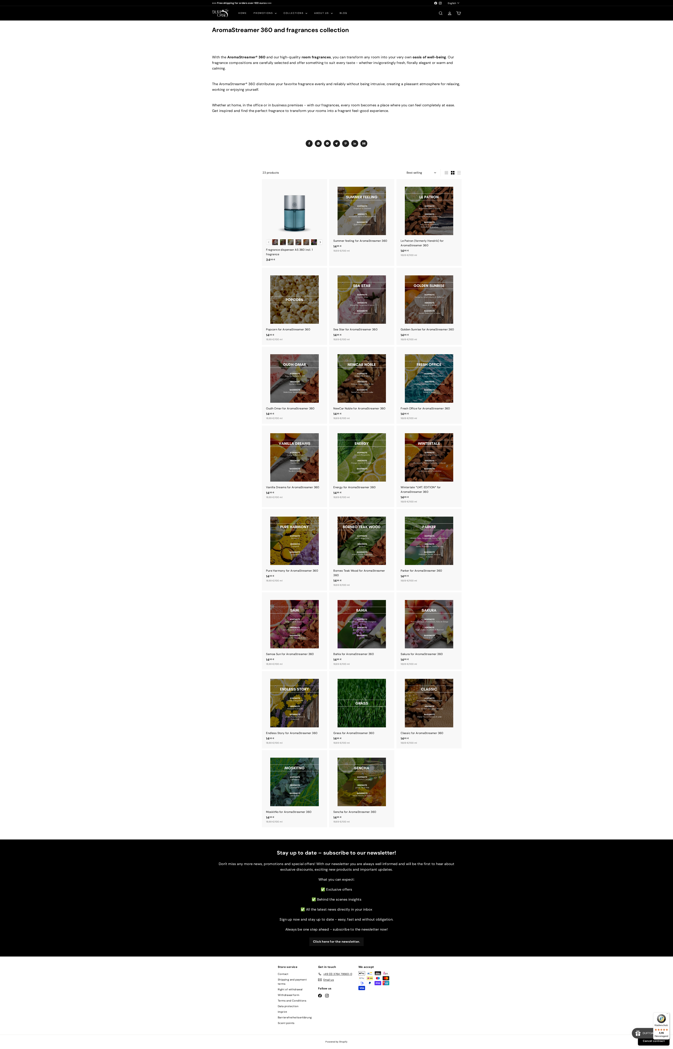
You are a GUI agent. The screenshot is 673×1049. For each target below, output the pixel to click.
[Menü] (667, 1014)
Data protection (288, 1006)
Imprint (282, 1012)
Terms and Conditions (292, 1000)
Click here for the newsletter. (336, 942)
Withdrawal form (288, 995)
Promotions (264, 13)
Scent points (286, 1023)
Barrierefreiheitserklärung (295, 1017)
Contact (283, 974)
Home (242, 13)
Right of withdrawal (290, 989)
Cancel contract (654, 1041)
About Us (322, 13)
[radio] (275, 242)
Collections (294, 13)
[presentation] (320, 242)
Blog (343, 13)
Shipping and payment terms (292, 982)
